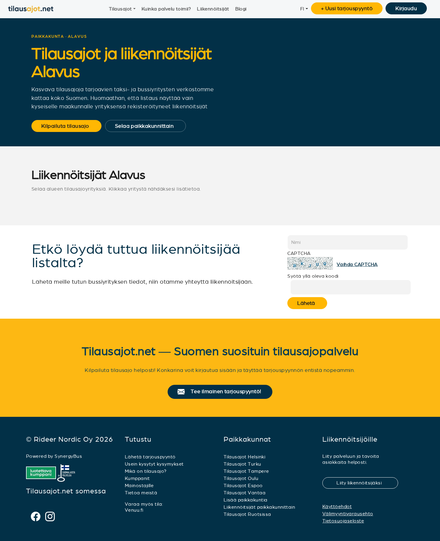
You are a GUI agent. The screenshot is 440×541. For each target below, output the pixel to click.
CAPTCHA (298, 253)
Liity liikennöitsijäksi (362, 482)
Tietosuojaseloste (343, 520)
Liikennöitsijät (213, 8)
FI (302, 8)
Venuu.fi (134, 510)
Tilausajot (120, 8)
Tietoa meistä (141, 492)
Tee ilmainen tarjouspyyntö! (228, 391)
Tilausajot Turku (242, 463)
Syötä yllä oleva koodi (313, 276)
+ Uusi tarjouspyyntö (347, 8)
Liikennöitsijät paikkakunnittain (259, 507)
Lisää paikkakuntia (246, 499)
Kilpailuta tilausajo (69, 126)
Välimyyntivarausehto (347, 513)
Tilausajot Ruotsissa (247, 514)
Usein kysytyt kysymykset (154, 463)
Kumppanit (137, 478)
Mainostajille (139, 485)
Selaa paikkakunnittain (148, 126)
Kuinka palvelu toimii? (166, 8)
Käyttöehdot (337, 506)
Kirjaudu (406, 8)
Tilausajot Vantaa (244, 492)
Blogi (241, 8)
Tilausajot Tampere (246, 471)
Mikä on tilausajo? (146, 471)
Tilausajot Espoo (243, 485)
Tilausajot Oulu (241, 478)
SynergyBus (68, 456)
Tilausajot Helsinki (244, 456)
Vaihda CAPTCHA (357, 264)
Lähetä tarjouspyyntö (150, 456)
